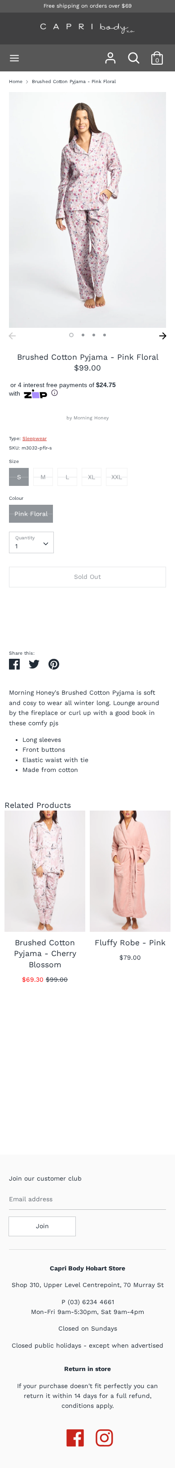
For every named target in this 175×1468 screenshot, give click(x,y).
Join (42, 1226)
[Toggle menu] (14, 58)
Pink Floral (31, 513)
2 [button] (83, 335)
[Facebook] (75, 1436)
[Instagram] (104, 1436)
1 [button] (71, 335)
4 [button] (104, 335)
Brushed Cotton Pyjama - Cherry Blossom (45, 953)
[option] (87, 210)
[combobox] (31, 542)
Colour (16, 498)
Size (14, 461)
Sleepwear (34, 438)
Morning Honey (91, 418)
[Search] (134, 53)
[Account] (110, 53)
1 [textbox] (16, 546)
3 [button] (93, 335)
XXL (116, 477)
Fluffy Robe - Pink (130, 942)
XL (91, 477)
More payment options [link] (87, 625)
